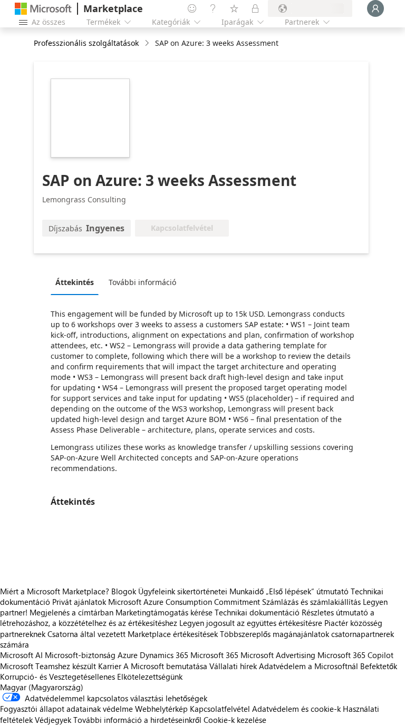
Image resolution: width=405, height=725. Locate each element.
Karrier (109, 666)
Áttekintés (74, 282)
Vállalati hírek (233, 666)
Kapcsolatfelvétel (220, 708)
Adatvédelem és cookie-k (296, 708)
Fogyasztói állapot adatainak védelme (66, 708)
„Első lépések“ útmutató (307, 591)
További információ (142, 282)
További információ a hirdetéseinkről (137, 719)
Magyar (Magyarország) (41, 687)
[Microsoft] (43, 9)
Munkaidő (246, 591)
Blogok (123, 591)
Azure (128, 655)
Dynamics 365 (164, 655)
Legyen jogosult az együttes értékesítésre (250, 623)
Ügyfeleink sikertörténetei (182, 591)
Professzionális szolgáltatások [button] (86, 43)
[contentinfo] (148, 43)
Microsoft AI (21, 655)
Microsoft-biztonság (80, 655)
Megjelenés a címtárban (71, 612)
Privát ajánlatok (79, 601)
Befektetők (378, 666)
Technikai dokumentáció (257, 612)
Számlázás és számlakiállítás (311, 601)
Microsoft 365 (214, 655)
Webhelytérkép (161, 708)
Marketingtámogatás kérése (164, 612)
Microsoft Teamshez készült (48, 666)
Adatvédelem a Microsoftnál (308, 666)
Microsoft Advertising (277, 655)
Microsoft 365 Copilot (355, 655)
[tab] (77, 281)
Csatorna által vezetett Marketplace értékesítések (132, 634)
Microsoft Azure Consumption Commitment (185, 601)
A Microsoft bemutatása (165, 666)
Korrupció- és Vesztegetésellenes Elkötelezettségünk (91, 676)
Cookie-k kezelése (235, 719)
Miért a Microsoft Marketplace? (54, 591)
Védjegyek (53, 719)
